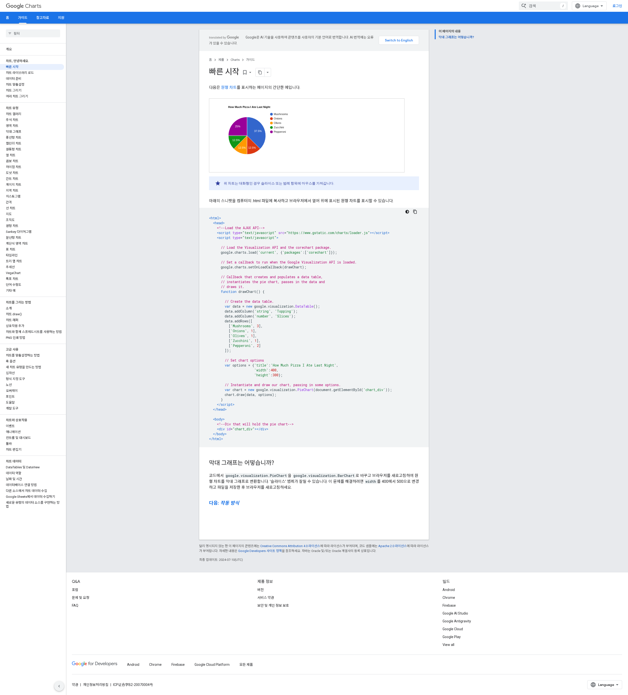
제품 (221, 60)
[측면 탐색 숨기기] (59, 686)
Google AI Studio (455, 613)
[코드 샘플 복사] (415, 212)
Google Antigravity (457, 621)
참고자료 (42, 17)
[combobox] (543, 5)
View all (448, 645)
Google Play (452, 637)
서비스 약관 (265, 598)
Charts (33, 6)
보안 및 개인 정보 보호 (273, 605)
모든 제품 (246, 665)
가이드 (22, 17)
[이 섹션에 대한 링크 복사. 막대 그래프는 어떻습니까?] (279, 463)
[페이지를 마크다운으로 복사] (260, 72)
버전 (260, 590)
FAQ (75, 605)
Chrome (449, 598)
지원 (61, 17)
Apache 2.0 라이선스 (392, 546)
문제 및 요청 (80, 598)
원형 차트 (229, 87)
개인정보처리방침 (95, 685)
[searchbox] (33, 33)
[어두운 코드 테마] (407, 212)
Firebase (449, 605)
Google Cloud (453, 629)
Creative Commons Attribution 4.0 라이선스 (290, 546)
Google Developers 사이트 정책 (260, 551)
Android (449, 590)
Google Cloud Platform (212, 665)
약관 (75, 685)
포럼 (75, 590)
